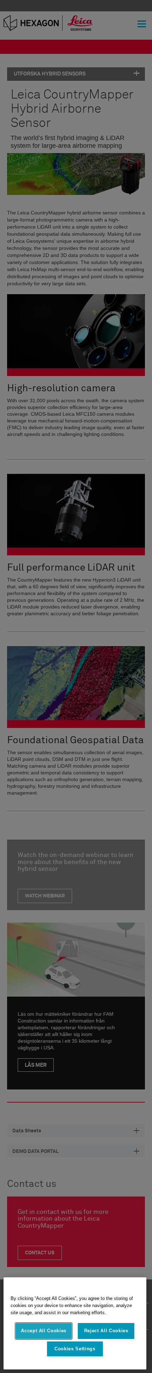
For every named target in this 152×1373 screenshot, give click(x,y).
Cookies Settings (74, 1348)
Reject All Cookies (106, 1330)
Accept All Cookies (43, 1330)
